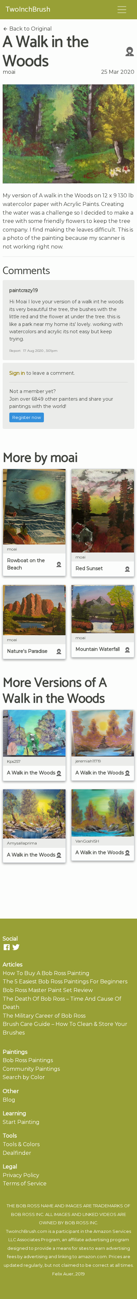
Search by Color (24, 1077)
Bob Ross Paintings (28, 1060)
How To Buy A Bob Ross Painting (46, 973)
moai (9, 72)
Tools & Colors (21, 1144)
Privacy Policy (21, 1175)
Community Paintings (31, 1069)
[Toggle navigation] (122, 10)
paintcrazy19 (23, 290)
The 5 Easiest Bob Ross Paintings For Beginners (65, 981)
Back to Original (30, 29)
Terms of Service (25, 1183)
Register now (26, 417)
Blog (9, 1100)
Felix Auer (62, 1273)
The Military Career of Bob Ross (44, 1016)
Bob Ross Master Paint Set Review (48, 990)
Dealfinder (17, 1153)
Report (15, 351)
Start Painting (21, 1122)
